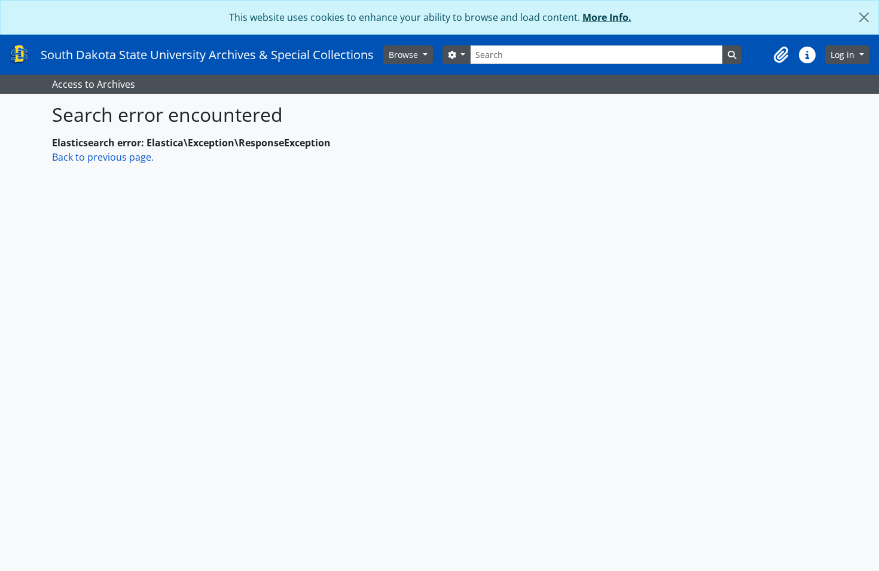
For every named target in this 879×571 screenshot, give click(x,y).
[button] (781, 55)
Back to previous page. (103, 157)
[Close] (864, 17)
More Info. (606, 17)
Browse (404, 54)
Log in (844, 54)
